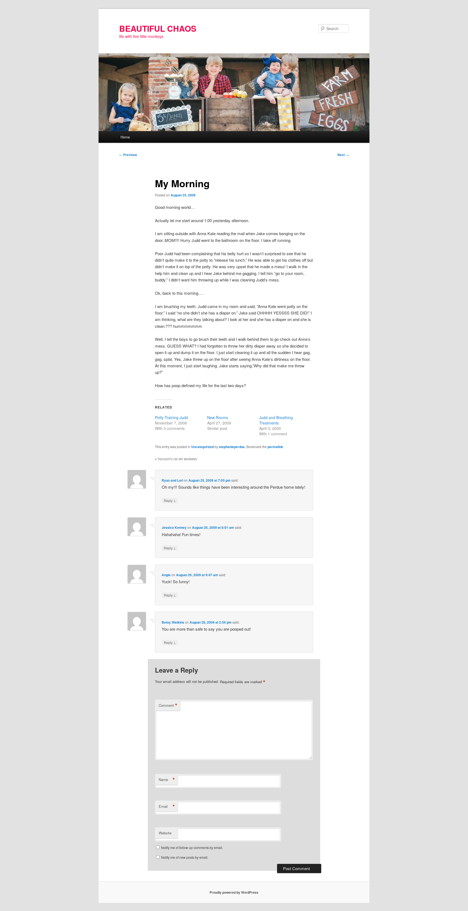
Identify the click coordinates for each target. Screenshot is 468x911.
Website (165, 832)
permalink (275, 446)
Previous (128, 154)
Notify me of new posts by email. (184, 857)
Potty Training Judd (171, 417)
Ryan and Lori (172, 480)
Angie (166, 574)
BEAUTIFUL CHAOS (157, 28)
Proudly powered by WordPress (234, 892)
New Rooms (217, 417)
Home (125, 137)
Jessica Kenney (174, 527)
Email (167, 806)
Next (343, 154)
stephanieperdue (232, 446)
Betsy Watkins (173, 622)
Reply (170, 500)
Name (167, 779)
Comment (168, 705)
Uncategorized (202, 446)
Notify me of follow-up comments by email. (192, 847)
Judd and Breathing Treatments (276, 420)
